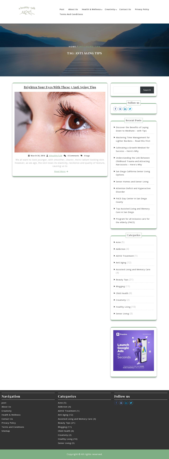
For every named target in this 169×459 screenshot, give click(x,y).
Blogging (120, 286)
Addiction (120, 249)
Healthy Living (123, 306)
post (62, 9)
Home (72, 46)
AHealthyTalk (55, 155)
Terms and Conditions (71, 14)
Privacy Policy (142, 9)
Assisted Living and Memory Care (133, 269)
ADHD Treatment (125, 255)
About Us (73, 9)
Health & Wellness (91, 9)
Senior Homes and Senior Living (132, 181)
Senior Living (122, 313)
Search (147, 90)
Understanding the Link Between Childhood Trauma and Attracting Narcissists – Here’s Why (133, 161)
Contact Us (125, 9)
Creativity (110, 9)
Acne (118, 242)
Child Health (122, 293)
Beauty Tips (122, 279)
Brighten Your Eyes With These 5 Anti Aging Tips (60, 87)
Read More (60, 171)
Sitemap (6, 431)
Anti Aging (121, 262)
